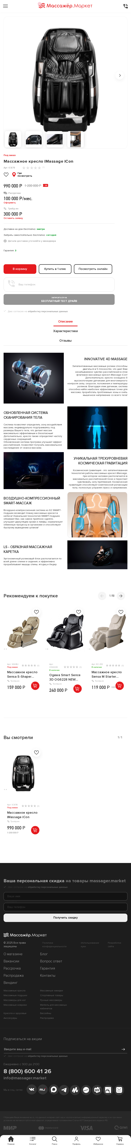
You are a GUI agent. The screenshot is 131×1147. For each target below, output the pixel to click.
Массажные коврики (15, 1004)
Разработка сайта (114, 944)
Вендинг (11, 983)
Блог (44, 954)
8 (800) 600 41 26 (27, 1071)
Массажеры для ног (15, 1000)
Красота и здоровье (15, 1013)
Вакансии (11, 961)
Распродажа (14, 975)
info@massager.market (25, 1078)
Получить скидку (65, 917)
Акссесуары (10, 1018)
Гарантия (47, 968)
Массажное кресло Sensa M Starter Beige (107, 674)
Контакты (47, 975)
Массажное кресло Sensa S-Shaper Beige (22, 674)
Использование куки (90, 944)
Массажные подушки (15, 995)
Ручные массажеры (51, 1000)
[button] (121, 596)
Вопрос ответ (51, 961)
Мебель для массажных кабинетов (53, 1006)
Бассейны (45, 1013)
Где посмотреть (25, 174)
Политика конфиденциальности (54, 944)
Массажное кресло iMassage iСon (22, 815)
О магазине (13, 954)
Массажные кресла (14, 990)
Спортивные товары (51, 995)
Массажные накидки (51, 990)
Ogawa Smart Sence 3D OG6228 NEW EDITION (65, 677)
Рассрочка (12, 968)
